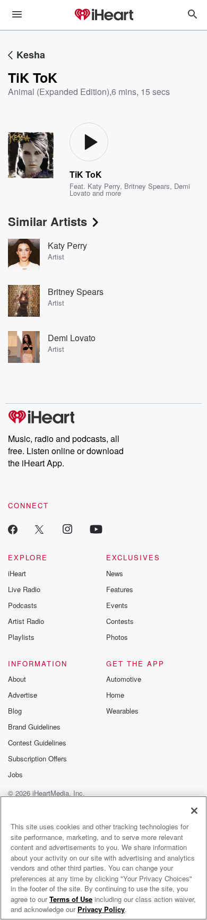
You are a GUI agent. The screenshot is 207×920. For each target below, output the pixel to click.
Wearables (122, 711)
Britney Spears (147, 186)
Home (115, 695)
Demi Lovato (72, 338)
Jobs (15, 774)
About (17, 679)
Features (119, 589)
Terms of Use (70, 899)
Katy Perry (104, 186)
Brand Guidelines (34, 727)
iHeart (17, 573)
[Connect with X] (39, 528)
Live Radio (24, 589)
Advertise (22, 695)
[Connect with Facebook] (13, 528)
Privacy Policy (101, 909)
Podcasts (22, 605)
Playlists (21, 637)
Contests (120, 621)
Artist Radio (26, 621)
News (114, 573)
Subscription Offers (37, 758)
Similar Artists (47, 221)
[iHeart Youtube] (96, 528)
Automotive (123, 679)
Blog (15, 711)
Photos (117, 637)
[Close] (194, 810)
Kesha (30, 55)
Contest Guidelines (37, 742)
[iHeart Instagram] (67, 528)
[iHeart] (103, 15)
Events (117, 605)
